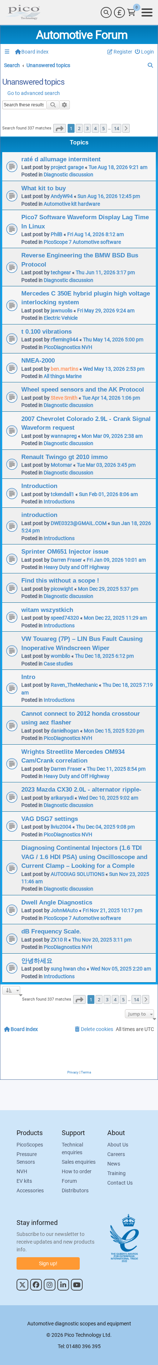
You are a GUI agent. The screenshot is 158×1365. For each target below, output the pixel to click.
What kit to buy (43, 188)
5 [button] (103, 128)
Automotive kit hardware (72, 204)
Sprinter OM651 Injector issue (64, 551)
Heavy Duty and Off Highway (76, 567)
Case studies (58, 664)
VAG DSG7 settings (49, 818)
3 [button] (87, 128)
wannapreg (64, 436)
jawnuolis (61, 310)
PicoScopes (30, 1145)
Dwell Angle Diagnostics (56, 902)
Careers (116, 1154)
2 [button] (79, 128)
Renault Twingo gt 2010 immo (64, 456)
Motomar (61, 465)
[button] (59, 128)
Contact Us (120, 1183)
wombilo (60, 656)
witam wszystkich (47, 609)
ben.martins (64, 369)
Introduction (39, 485)
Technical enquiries (72, 1148)
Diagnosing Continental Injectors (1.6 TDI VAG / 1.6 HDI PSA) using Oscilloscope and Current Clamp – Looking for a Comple (84, 856)
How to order (76, 1171)
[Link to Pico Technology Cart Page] (131, 12)
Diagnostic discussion (68, 174)
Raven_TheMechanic (74, 685)
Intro (28, 676)
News (113, 1164)
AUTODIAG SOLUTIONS (77, 874)
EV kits (24, 1181)
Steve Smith (64, 398)
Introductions (59, 501)
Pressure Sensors (27, 1158)
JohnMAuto (64, 910)
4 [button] (95, 128)
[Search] (106, 12)
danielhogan (65, 731)
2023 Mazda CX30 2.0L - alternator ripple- (81, 789)
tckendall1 (62, 494)
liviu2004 (61, 827)
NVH (22, 1171)
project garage (67, 167)
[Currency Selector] (119, 12)
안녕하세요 (37, 960)
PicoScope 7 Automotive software (82, 242)
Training (116, 1173)
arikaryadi (62, 798)
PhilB (56, 234)
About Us (117, 1145)
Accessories (30, 1190)
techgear (61, 272)
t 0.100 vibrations (46, 331)
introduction (39, 514)
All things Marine (63, 376)
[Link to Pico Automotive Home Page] (23, 12)
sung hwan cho (68, 969)
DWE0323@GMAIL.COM (79, 523)
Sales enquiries (79, 1162)
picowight (62, 589)
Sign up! (48, 1263)
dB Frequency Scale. (51, 931)
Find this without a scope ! (60, 580)
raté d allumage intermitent (61, 159)
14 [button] (116, 128)
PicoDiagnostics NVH (68, 347)
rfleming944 (64, 339)
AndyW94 (62, 196)
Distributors (75, 1190)
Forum (69, 1181)
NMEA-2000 (38, 360)
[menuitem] (144, 52)
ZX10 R (59, 940)
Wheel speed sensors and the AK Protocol (82, 389)
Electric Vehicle (61, 318)
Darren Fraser (66, 560)
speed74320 (65, 618)
